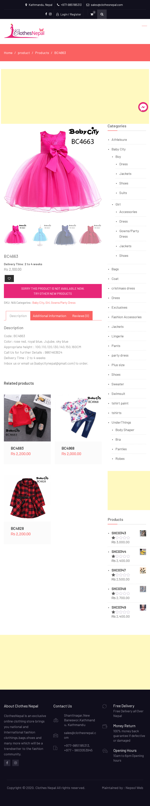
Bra (118, 439)
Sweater (118, 384)
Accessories (128, 211)
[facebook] (7, 763)
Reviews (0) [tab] (80, 316)
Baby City (38, 302)
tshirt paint (120, 403)
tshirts (116, 413)
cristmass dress (123, 288)
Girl (48, 302)
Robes (120, 458)
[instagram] (15, 763)
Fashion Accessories (127, 317)
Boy (118, 156)
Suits (123, 192)
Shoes (123, 183)
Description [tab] (18, 316)
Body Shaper (124, 430)
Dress (123, 164)
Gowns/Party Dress (63, 302)
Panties (121, 449)
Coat (115, 278)
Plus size (118, 365)
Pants (116, 345)
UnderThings (121, 422)
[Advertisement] (75, 96)
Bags (115, 269)
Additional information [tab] (49, 316)
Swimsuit (118, 393)
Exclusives (119, 307)
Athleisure (119, 139)
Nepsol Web (134, 787)
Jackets (125, 173)
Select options (27, 418)
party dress (120, 355)
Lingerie (118, 336)
